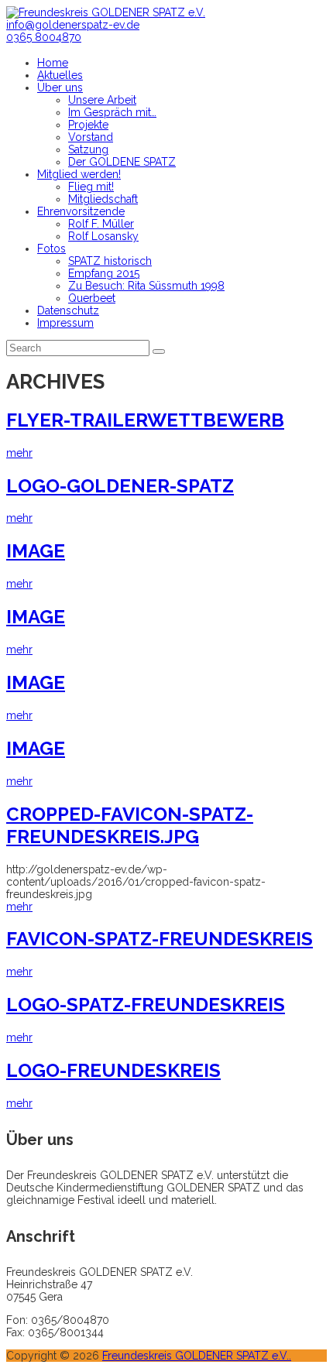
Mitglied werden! (79, 174)
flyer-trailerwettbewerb (145, 420)
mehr (19, 453)
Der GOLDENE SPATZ (122, 162)
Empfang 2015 (103, 273)
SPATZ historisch (110, 261)
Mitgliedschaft (103, 199)
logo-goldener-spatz (120, 486)
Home (52, 63)
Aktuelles (60, 75)
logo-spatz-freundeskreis (145, 1004)
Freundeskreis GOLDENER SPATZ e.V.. (196, 1355)
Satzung (88, 149)
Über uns (60, 87)
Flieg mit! (91, 186)
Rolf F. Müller (101, 224)
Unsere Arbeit (102, 100)
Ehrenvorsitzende (81, 211)
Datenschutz (68, 310)
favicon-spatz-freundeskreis (159, 938)
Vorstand (90, 137)
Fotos (51, 248)
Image (35, 551)
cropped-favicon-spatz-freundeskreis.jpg (129, 825)
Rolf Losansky (103, 236)
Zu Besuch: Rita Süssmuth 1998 (146, 285)
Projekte (88, 124)
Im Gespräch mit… (112, 112)
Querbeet (91, 298)
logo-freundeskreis (113, 1070)
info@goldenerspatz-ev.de (72, 25)
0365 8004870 (43, 37)
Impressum (65, 323)
